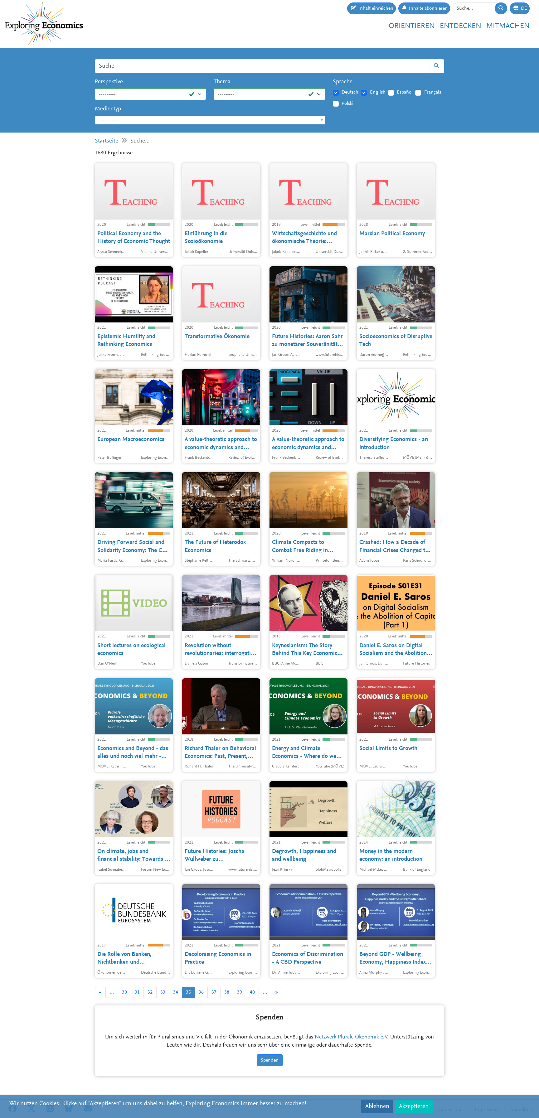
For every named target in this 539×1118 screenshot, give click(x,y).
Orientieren (412, 26)
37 (213, 992)
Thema (222, 82)
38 (226, 992)
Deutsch (350, 92)
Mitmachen (508, 26)
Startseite (106, 141)
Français (432, 92)
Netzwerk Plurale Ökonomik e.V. (352, 1037)
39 (239, 992)
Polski (347, 103)
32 (150, 992)
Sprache (342, 82)
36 (201, 992)
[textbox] (210, 120)
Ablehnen (377, 1106)
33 (162, 992)
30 (124, 992)
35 (188, 992)
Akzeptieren (414, 1106)
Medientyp (108, 109)
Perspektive (109, 82)
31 (137, 992)
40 (252, 992)
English (378, 92)
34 (175, 992)
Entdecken (460, 26)
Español (405, 92)
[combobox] (210, 120)
